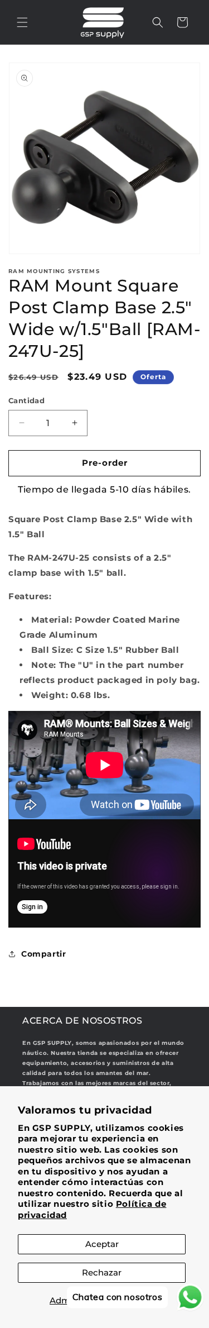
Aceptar (102, 1244)
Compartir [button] (43, 954)
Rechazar (101, 1272)
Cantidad (26, 400)
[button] (22, 22)
